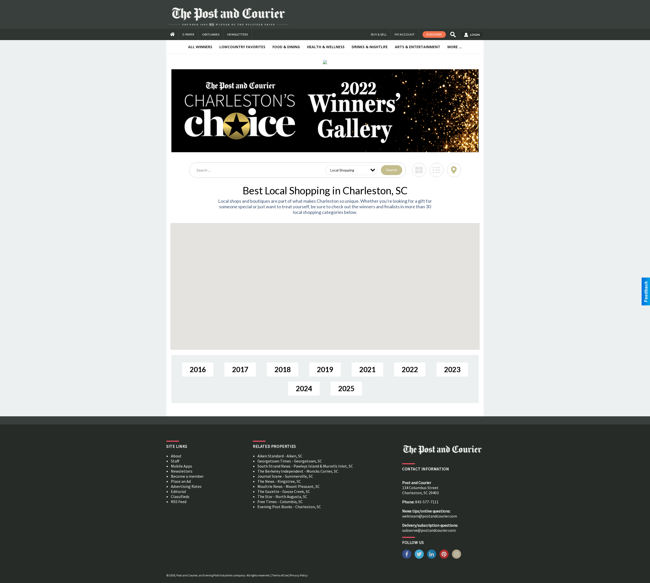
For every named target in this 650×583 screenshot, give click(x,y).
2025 (346, 388)
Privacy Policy (299, 575)
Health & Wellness (326, 46)
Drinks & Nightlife (370, 46)
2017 (240, 369)
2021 (367, 369)
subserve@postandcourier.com (429, 530)
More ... (454, 46)
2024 (304, 388)
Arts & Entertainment (417, 46)
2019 (325, 369)
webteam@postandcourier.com (429, 516)
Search (391, 170)
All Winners (200, 46)
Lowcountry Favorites (242, 46)
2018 (282, 369)
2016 (198, 369)
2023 (452, 369)
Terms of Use (280, 575)
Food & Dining (286, 46)
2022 (410, 369)
